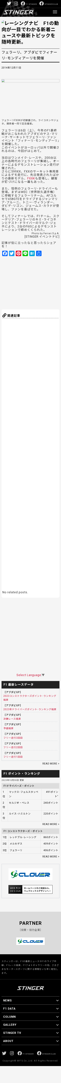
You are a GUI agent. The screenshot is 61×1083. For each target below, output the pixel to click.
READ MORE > (51, 763)
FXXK (31, 178)
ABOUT (8, 1041)
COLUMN (9, 1016)
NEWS (7, 1000)
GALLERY (9, 1024)
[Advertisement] (34, 282)
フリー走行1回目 (13, 756)
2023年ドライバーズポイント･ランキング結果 (29, 709)
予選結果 (8, 728)
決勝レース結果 (12, 718)
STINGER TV (12, 1032)
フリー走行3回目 (13, 737)
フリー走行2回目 (13, 747)
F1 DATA (9, 1008)
